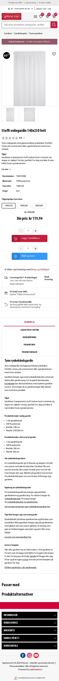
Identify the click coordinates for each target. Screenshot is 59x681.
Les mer (5, 169)
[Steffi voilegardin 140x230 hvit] (10, 114)
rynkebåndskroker (12, 499)
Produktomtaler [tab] (29, 352)
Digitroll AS (41, 678)
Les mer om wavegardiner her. (18, 537)
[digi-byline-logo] (16, 678)
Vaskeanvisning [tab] (29, 337)
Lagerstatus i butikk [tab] (29, 330)
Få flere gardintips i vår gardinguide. (20, 568)
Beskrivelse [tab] (29, 322)
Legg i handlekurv (31, 238)
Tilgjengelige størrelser (12, 199)
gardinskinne (10, 495)
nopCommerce (36, 670)
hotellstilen (10, 384)
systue (25, 560)
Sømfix (33, 556)
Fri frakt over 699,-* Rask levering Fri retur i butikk (30, 3)
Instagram (29, 655)
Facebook (23, 655)
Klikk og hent (28, 256)
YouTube (36, 655)
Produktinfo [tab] (29, 345)
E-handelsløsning (24, 678)
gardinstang (24, 495)
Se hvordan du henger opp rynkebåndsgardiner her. (27, 507)
